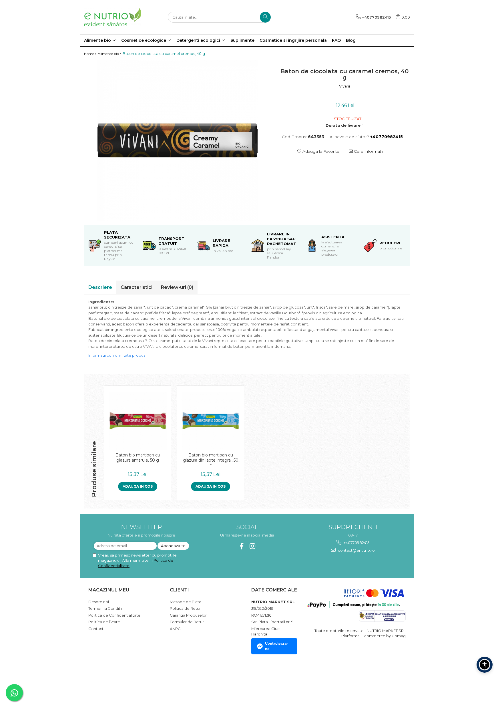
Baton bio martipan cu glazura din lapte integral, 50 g (210, 458)
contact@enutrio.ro (356, 550)
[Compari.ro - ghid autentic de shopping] (108, 679)
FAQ (336, 40)
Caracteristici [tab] (136, 287)
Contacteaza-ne (276, 646)
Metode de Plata (185, 601)
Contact (95, 628)
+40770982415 (356, 542)
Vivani (344, 86)
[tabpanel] (177, 140)
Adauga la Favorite (320, 151)
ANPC (175, 628)
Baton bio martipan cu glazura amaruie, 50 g (137, 457)
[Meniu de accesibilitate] (485, 665)
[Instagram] (253, 546)
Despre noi (98, 601)
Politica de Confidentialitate (114, 615)
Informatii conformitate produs (116, 355)
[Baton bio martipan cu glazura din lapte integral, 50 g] (211, 421)
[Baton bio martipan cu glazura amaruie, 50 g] (138, 421)
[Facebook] (242, 546)
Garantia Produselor (188, 615)
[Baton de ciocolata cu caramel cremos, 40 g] (177, 140)
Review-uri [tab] (177, 287)
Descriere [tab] (100, 287)
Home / (90, 53)
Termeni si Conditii (105, 608)
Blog (351, 40)
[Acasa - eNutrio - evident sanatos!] (112, 17)
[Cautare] (265, 17)
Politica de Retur (185, 608)
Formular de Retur (187, 621)
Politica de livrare (104, 621)
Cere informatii (368, 151)
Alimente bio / (110, 53)
